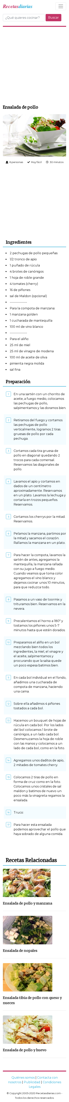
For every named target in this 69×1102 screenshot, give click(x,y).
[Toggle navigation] (60, 6)
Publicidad (32, 1082)
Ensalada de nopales (20, 951)
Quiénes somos (23, 1077)
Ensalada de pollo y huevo (24, 1050)
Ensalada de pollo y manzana (27, 903)
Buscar (53, 17)
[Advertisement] (34, 65)
